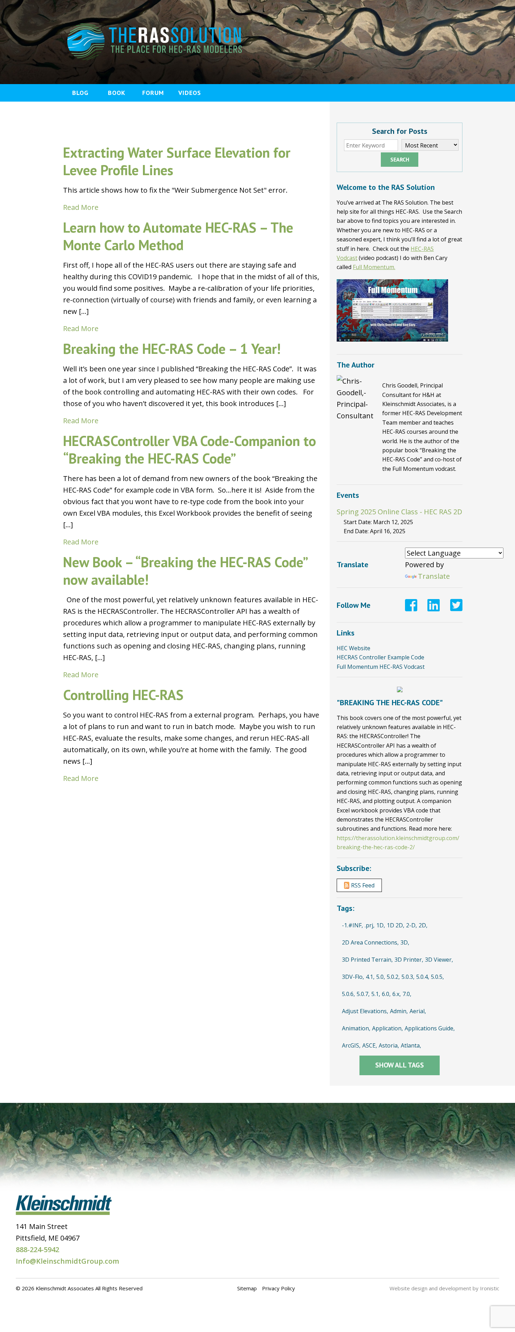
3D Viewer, (439, 959)
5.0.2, (393, 977)
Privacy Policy (278, 1288)
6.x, (396, 994)
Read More (80, 207)
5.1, (375, 994)
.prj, (370, 925)
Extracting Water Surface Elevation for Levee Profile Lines (176, 161)
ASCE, (369, 1045)
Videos (189, 93)
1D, (380, 925)
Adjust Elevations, (365, 1011)
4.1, (370, 977)
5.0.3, (407, 977)
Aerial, (418, 1011)
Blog (80, 93)
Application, (387, 1028)
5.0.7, (363, 994)
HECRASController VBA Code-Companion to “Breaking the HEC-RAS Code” (189, 449)
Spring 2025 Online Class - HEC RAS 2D (399, 511)
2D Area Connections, (370, 942)
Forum (153, 93)
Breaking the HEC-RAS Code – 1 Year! (172, 348)
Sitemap (247, 1288)
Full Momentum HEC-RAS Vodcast (381, 667)
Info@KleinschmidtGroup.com (67, 1261)
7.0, (407, 994)
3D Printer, (408, 959)
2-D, (411, 925)
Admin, (399, 1011)
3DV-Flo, (353, 977)
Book (116, 93)
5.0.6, (348, 994)
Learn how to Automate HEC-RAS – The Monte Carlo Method (178, 236)
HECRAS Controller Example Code (380, 657)
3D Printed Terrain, (367, 959)
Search (399, 159)
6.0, (386, 994)
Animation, (356, 1028)
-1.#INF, (352, 925)
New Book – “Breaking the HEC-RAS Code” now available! (185, 571)
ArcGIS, (351, 1045)
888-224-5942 (37, 1249)
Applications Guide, (430, 1028)
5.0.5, (437, 977)
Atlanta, (411, 1045)
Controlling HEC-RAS (123, 695)
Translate (434, 576)
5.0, (380, 977)
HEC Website (353, 648)
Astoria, (389, 1045)
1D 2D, (395, 925)
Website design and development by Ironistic (444, 1288)
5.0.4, (422, 977)
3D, (404, 942)
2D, (423, 925)
